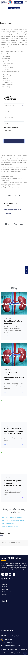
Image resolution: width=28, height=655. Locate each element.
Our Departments (6, 592)
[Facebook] (2, 574)
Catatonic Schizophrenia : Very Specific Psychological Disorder (13, 483)
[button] (26, 2)
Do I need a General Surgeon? (11, 526)
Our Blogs (4, 594)
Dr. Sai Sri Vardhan (10, 203)
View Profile (8, 213)
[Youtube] (10, 574)
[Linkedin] (6, 574)
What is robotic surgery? (9, 523)
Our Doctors (5, 589)
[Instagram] (14, 574)
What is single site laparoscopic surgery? (13, 520)
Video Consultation (7, 597)
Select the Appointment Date (11, 127)
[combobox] (14, 105)
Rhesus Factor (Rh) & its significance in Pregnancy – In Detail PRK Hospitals (14, 431)
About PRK (5, 584)
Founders (4, 586)
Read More (6, 335)
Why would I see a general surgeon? (12, 517)
